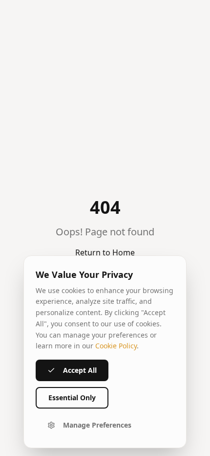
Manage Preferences (97, 425)
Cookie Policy (116, 345)
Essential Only (72, 397)
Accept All (80, 370)
